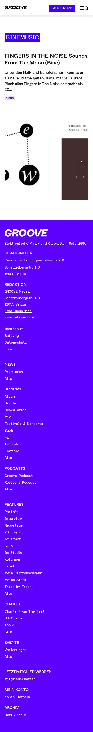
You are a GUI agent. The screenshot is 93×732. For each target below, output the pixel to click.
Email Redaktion (18, 311)
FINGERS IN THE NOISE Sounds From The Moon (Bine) (46, 59)
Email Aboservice (19, 317)
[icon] (84, 8)
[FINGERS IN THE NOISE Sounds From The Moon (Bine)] (46, 153)
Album (10, 98)
